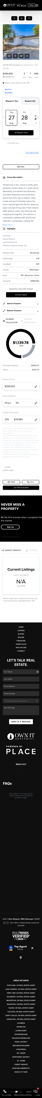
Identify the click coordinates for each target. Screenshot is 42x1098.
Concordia (21, 1049)
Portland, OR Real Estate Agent (21, 985)
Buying (21, 634)
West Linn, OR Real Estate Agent (21, 993)
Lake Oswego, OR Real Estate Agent (21, 989)
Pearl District (21, 1042)
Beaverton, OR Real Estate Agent (21, 1001)
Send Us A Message (21, 722)
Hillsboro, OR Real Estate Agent (21, 997)
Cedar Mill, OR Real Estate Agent (21, 1019)
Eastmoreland (21, 1034)
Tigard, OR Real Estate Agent (21, 1008)
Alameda (21, 1023)
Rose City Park (21, 1072)
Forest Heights (21, 1065)
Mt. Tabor (21, 1053)
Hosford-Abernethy (21, 1068)
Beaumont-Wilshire (21, 1046)
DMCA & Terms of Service (23, 1095)
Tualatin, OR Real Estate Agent (21, 1012)
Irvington (21, 1027)
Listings (21, 631)
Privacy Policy (6, 1095)
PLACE (37, 919)
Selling (21, 637)
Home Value (21, 644)
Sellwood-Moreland (21, 1038)
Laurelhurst (21, 1031)
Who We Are (21, 648)
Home (21, 627)
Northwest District (21, 1057)
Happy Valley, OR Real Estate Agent (21, 1016)
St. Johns (21, 1061)
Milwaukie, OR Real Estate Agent (21, 1004)
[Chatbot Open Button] (35, 1091)
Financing (21, 641)
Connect (21, 651)
